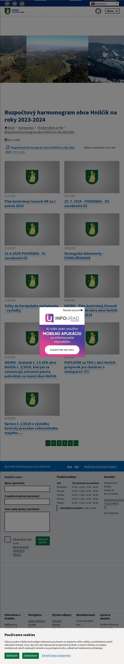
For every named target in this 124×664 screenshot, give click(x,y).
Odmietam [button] (30, 655)
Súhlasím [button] (12, 655)
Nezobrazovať (71, 310)
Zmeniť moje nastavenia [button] (56, 655)
